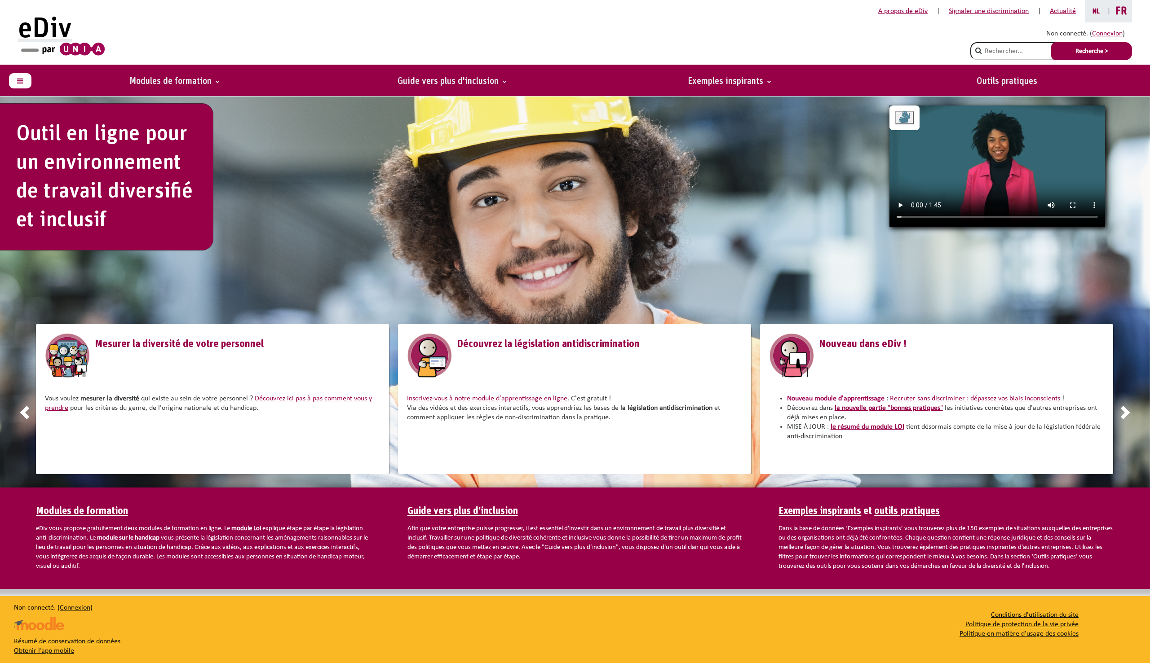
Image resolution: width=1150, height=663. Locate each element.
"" (889, 408)
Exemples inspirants (819, 511)
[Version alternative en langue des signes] (904, 117)
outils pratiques (907, 511)
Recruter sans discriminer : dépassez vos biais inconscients (975, 398)
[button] (729, 81)
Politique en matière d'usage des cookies (1019, 633)
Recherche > (1091, 51)
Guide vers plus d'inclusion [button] (449, 81)
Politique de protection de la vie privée (1022, 624)
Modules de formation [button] (171, 81)
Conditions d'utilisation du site (1035, 615)
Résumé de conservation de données (67, 641)
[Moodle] (39, 623)
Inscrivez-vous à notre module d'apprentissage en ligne (487, 398)
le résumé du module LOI (867, 426)
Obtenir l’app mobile (44, 650)
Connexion (1107, 33)
